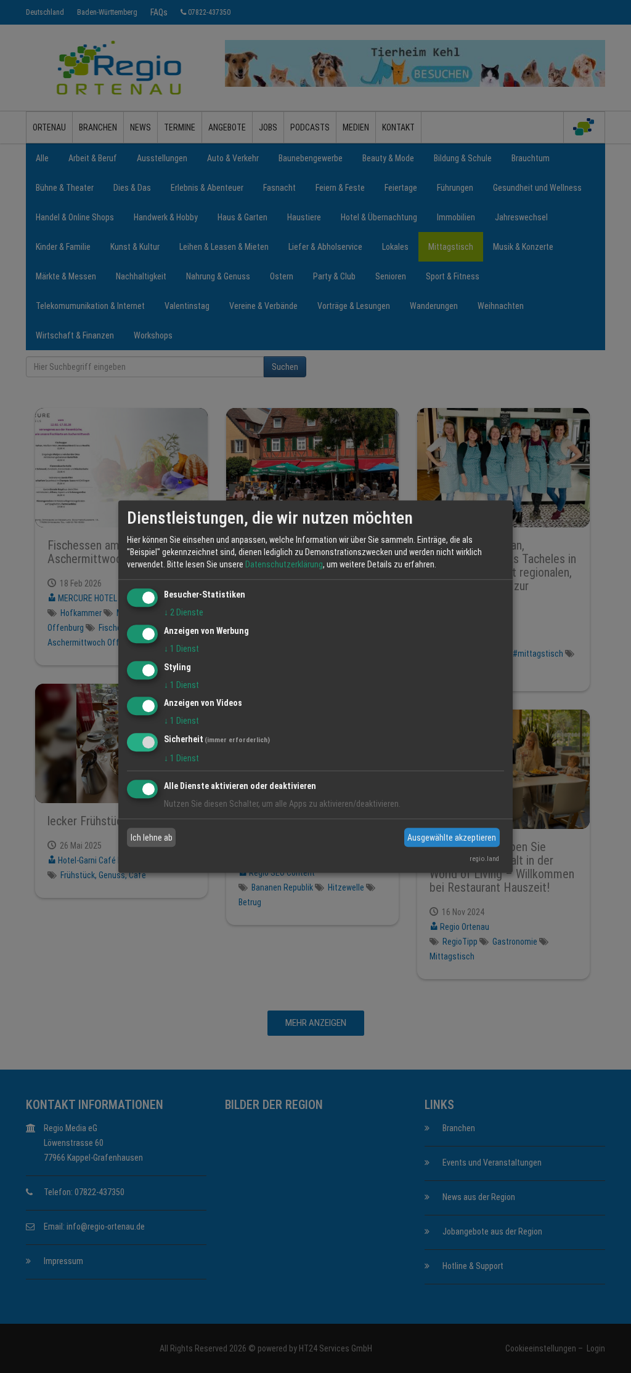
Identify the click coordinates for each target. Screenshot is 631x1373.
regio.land (484, 859)
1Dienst (181, 649)
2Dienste (183, 612)
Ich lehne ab (152, 838)
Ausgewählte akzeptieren (451, 838)
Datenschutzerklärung (284, 564)
